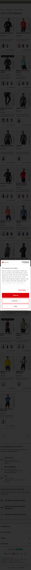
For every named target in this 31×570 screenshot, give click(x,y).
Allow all (15, 295)
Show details (22, 290)
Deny (15, 306)
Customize (14, 300)
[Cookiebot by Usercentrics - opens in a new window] (22, 262)
